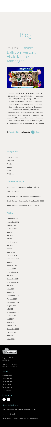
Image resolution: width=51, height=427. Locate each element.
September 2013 (13, 259)
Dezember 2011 (13, 279)
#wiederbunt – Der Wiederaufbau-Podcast (23, 187)
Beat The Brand (13, 192)
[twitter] (4, 399)
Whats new (6, 384)
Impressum (6, 390)
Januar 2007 (11, 326)
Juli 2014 (10, 245)
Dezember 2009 (13, 295)
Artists (9, 164)
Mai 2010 (10, 292)
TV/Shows (10, 174)
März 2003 (11, 339)
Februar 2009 (12, 299)
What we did (7, 381)
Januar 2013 (11, 269)
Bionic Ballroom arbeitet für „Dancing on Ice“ (23, 205)
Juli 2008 (10, 309)
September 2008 (13, 302)
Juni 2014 (10, 249)
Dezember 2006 (13, 329)
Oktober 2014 (12, 242)
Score (9, 170)
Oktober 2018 (12, 229)
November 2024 (13, 222)
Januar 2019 (11, 225)
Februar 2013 (12, 265)
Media (9, 167)
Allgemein (26, 132)
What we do (7, 378)
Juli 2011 (10, 285)
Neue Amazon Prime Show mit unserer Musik (24, 196)
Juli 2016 (10, 235)
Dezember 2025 (13, 219)
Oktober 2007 (12, 315)
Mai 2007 (10, 319)
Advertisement (12, 157)
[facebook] (8, 399)
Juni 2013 (10, 262)
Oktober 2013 (12, 255)
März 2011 (11, 289)
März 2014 (11, 252)
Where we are (7, 387)
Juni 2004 (10, 336)
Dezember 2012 (13, 272)
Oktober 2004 (12, 332)
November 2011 (13, 282)
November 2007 (13, 312)
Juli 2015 (10, 239)
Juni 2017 (10, 232)
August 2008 (11, 305)
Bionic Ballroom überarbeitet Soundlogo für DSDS (25, 201)
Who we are (7, 376)
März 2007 (11, 322)
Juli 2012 (10, 275)
